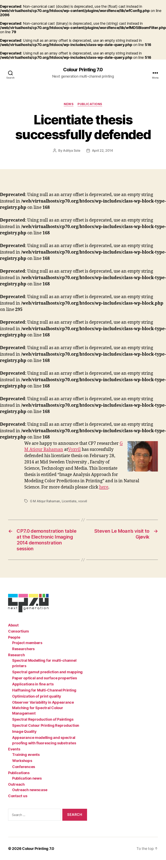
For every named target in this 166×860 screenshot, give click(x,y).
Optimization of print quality (36, 696)
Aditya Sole (71, 150)
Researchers (23, 649)
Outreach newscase (29, 790)
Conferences (23, 767)
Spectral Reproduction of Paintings (42, 719)
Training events (26, 754)
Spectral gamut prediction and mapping (47, 672)
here (103, 487)
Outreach (16, 784)
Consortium (18, 631)
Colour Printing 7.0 (83, 69)
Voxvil (74, 449)
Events (14, 749)
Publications (90, 104)
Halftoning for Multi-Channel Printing (44, 690)
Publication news (27, 778)
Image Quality (24, 731)
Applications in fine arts (32, 684)
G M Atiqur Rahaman (45, 501)
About (13, 625)
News (68, 104)
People (14, 637)
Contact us (17, 796)
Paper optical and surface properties (44, 678)
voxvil (82, 501)
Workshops (22, 761)
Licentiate (69, 501)
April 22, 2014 (102, 150)
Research (16, 655)
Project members (27, 643)
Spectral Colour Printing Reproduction (45, 725)
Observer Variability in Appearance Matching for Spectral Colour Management (43, 707)
